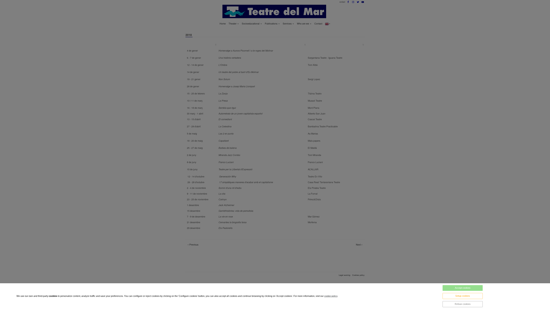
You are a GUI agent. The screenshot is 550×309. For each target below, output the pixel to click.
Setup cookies (462, 296)
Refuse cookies (463, 304)
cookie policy (330, 296)
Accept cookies (462, 288)
